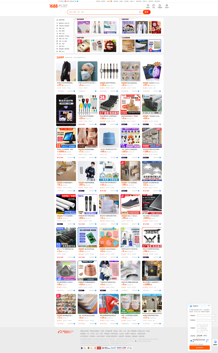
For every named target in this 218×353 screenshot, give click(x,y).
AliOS (148, 331)
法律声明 (121, 336)
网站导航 (141, 336)
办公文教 (64, 41)
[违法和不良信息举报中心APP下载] (121, 348)
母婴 (60, 28)
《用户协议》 (201, 344)
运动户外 (66, 23)
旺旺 (101, 333)
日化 (63, 33)
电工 (60, 43)
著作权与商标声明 (111, 336)
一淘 (124, 331)
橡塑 (60, 51)
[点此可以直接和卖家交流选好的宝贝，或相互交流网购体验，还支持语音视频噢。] (74, 91)
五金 (63, 38)
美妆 (60, 33)
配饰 (63, 31)
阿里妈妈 (134, 331)
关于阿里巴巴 (84, 336)
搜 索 (146, 12)
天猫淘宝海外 (141, 333)
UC (88, 333)
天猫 (120, 331)
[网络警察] (83, 348)
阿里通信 (83, 333)
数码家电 (61, 36)
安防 (63, 43)
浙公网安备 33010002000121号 (143, 341)
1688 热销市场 (58, 6)
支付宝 (93, 333)
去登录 (207, 340)
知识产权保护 (101, 336)
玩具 (63, 28)
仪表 (66, 38)
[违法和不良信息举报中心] (109, 348)
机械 (60, 38)
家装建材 (61, 49)
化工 (63, 51)
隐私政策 (135, 336)
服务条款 (128, 336)
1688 (102, 331)
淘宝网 (115, 331)
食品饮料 (66, 25)
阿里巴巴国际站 (94, 331)
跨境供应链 (114, 333)
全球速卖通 (108, 331)
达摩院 (127, 333)
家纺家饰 (66, 49)
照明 (60, 46)
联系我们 (92, 336)
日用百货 (61, 25)
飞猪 (128, 331)
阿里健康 (107, 333)
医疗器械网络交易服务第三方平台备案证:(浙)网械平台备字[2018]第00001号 (97, 339)
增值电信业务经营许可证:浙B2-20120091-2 (148, 339)
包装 (60, 41)
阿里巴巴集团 (84, 331)
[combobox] (198, 338)
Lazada (121, 333)
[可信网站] (97, 348)
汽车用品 (66, 36)
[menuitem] (64, 22)
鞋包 (60, 31)
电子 (63, 46)
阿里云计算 (141, 331)
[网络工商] (90, 348)
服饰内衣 (61, 23)
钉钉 (97, 333)
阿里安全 (133, 333)
